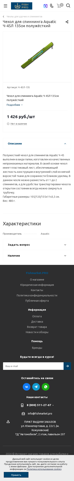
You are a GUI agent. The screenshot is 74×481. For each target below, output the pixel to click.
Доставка (37, 321)
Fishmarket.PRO (37, 273)
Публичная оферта (37, 300)
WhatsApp (45, 387)
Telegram (36, 387)
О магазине (37, 279)
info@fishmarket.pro (40, 413)
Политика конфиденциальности (37, 295)
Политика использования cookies (44, 469)
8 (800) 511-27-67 (39, 405)
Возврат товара (37, 326)
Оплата (37, 316)
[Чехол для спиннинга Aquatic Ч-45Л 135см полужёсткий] (37, 55)
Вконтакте (26, 387)
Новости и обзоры (37, 332)
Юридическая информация (37, 284)
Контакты (37, 290)
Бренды (37, 347)
